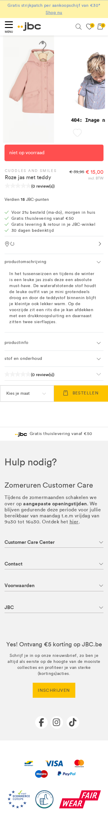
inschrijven (54, 690)
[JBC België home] (29, 26)
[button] (77, 133)
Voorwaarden (19, 585)
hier (74, 522)
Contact (13, 564)
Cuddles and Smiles (31, 171)
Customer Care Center (29, 542)
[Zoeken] (78, 27)
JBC (9, 607)
